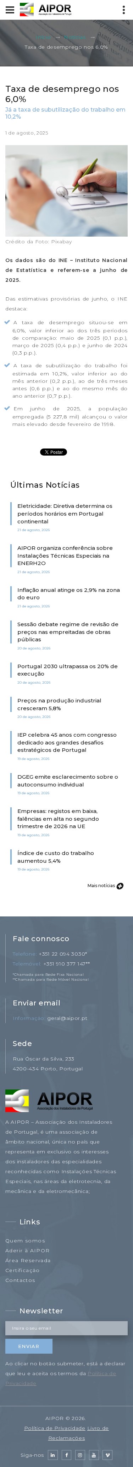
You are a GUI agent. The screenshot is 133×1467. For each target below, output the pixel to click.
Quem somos (25, 1240)
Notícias (75, 37)
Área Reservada (28, 1260)
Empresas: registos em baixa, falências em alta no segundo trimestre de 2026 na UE (58, 819)
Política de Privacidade (54, 1428)
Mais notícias (102, 885)
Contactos (20, 1280)
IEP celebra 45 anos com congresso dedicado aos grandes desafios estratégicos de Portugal (67, 742)
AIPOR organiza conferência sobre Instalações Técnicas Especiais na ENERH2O (65, 555)
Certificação (22, 1270)
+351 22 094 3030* (63, 954)
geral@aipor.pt (67, 1018)
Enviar (29, 1346)
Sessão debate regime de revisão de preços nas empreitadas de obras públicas (67, 632)
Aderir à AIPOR (27, 1250)
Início (43, 37)
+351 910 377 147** (66, 964)
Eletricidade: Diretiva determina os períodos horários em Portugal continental (64, 513)
